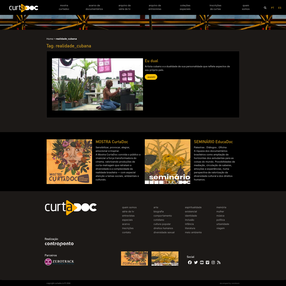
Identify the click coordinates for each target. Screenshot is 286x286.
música (220, 215)
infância (189, 223)
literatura (190, 228)
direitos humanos (163, 228)
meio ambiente (193, 232)
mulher (220, 211)
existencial (191, 211)
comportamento (163, 215)
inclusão (189, 219)
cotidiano (159, 219)
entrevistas (128, 215)
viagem (220, 228)
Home (49, 38)
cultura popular (162, 223)
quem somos (129, 207)
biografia (159, 211)
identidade (191, 215)
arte (156, 207)
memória (221, 207)
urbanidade (222, 223)
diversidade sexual (164, 232)
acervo (126, 223)
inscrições (127, 228)
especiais (127, 219)
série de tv (128, 211)
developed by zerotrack (230, 283)
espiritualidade (193, 207)
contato (126, 232)
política (220, 219)
